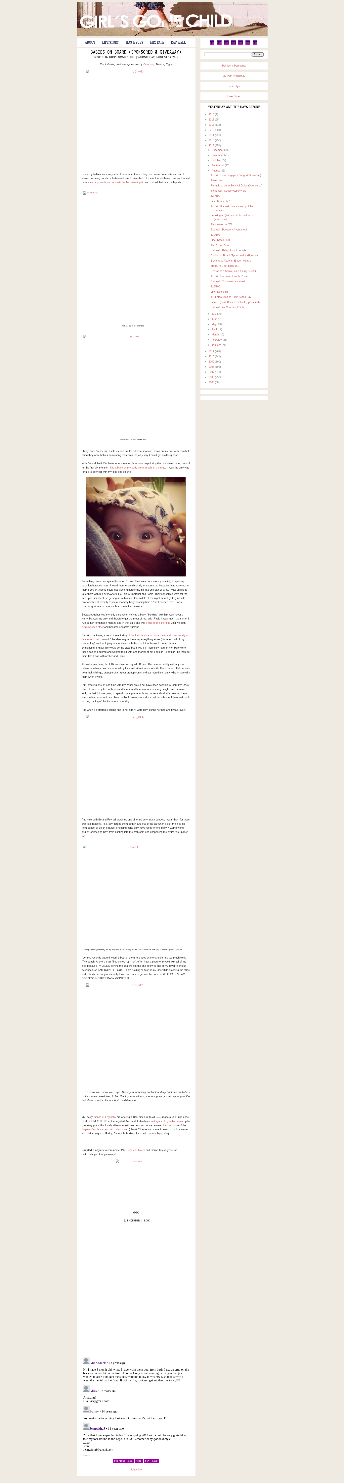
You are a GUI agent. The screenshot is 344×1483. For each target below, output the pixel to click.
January (217, 344)
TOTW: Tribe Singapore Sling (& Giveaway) (236, 175)
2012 (212, 145)
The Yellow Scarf (220, 245)
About (90, 42)
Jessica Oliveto (136, 1150)
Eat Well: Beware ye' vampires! (229, 229)
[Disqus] (136, 1300)
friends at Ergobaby (105, 1116)
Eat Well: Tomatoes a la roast (228, 281)
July (214, 313)
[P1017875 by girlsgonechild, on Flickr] (133, 256)
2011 (212, 351)
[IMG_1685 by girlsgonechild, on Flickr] (136, 526)
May (214, 324)
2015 (212, 129)
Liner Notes (233, 96)
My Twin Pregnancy (234, 75)
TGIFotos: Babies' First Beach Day (231, 296)
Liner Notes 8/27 (220, 201)
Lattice (167, 1125)
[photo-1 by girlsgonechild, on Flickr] (132, 895)
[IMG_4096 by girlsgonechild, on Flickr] (136, 765)
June (215, 319)
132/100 (215, 195)
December (218, 149)
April (215, 329)
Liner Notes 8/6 (219, 291)
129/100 (215, 286)
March (216, 334)
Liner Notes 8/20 (220, 239)
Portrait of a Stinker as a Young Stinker (233, 271)
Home (139, 1460)
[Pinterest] (226, 44)
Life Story (110, 42)
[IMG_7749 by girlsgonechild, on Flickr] (133, 384)
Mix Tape (157, 42)
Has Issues (134, 42)
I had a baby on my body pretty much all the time (136, 467)
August (216, 170)
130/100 (215, 234)
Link (147, 1220)
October (217, 160)
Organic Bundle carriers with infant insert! (105, 1129)
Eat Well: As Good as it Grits (227, 307)
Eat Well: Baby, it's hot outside (228, 250)
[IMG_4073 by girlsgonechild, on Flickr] (136, 119)
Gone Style (234, 86)
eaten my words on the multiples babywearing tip (116, 182)
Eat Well (178, 42)
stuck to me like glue (158, 622)
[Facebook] (219, 44)
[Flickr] (233, 44)
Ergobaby (148, 64)
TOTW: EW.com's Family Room (229, 276)
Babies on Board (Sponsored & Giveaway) (136, 52)
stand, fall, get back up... (225, 265)
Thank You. (217, 180)
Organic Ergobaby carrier (168, 1121)
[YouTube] (240, 44)
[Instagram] (247, 44)
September (218, 165)
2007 (212, 372)
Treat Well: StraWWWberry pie (228, 190)
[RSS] (255, 44)
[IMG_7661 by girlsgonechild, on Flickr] (136, 1033)
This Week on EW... (222, 224)
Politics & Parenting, (234, 65)
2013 (212, 140)
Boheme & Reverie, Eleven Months (231, 260)
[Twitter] (212, 44)
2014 (212, 135)
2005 (212, 382)
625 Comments (132, 1220)
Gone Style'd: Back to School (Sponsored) (235, 302)
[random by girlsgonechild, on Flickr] (136, 1182)
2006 (212, 377)
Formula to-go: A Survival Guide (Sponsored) (236, 185)
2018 (212, 114)
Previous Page (123, 1460)
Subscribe (136, 1469)
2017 (212, 119)
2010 (212, 356)
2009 (212, 361)
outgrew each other (93, 626)
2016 (212, 124)
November (218, 155)
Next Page (151, 1460)
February (217, 339)
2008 (212, 366)
